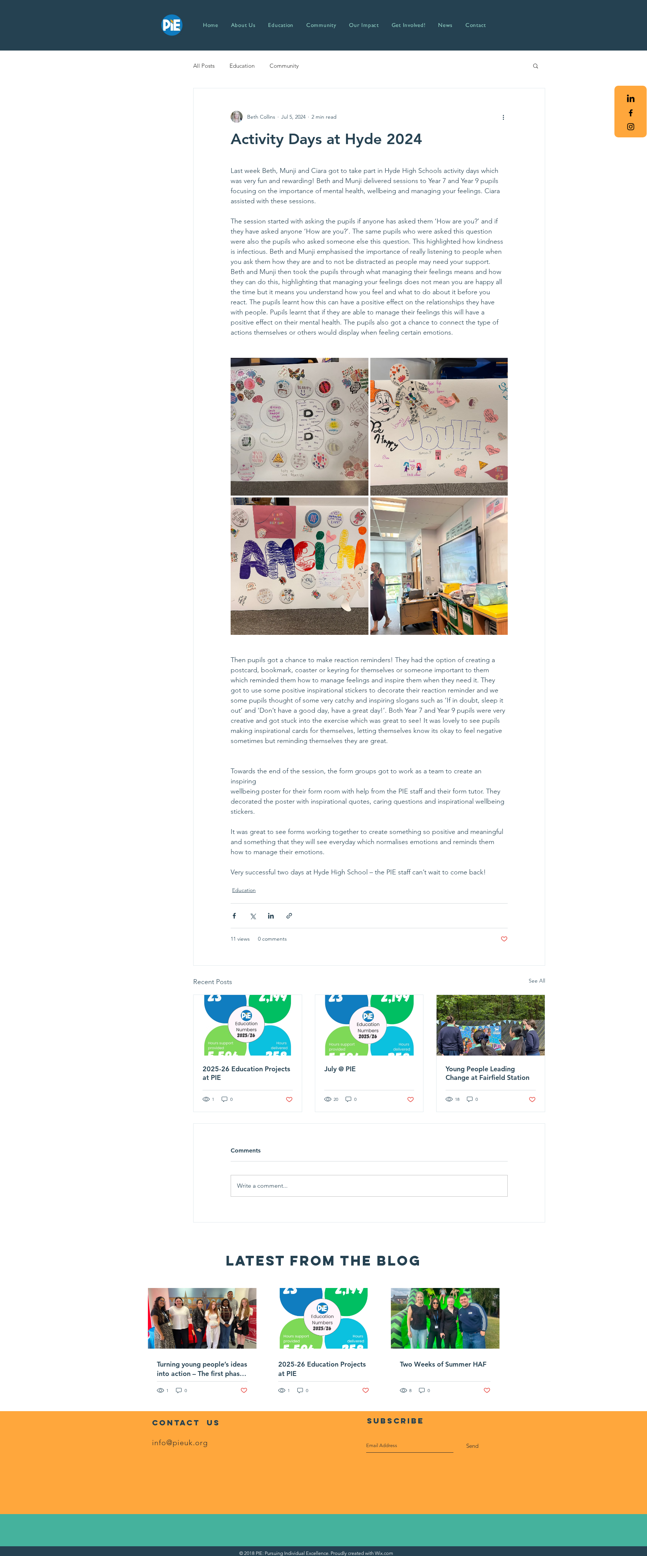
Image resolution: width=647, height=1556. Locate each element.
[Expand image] (299, 427)
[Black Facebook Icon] (630, 113)
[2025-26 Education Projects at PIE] (248, 1025)
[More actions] (503, 116)
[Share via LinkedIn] (270, 915)
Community (284, 65)
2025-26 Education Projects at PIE (246, 1073)
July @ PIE (340, 1069)
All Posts (204, 65)
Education (242, 65)
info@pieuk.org (180, 1442)
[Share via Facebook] (234, 915)
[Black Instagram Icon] (630, 126)
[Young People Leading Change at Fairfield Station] (491, 1025)
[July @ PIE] (369, 1025)
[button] (535, 65)
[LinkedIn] (630, 99)
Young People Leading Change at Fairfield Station (487, 1073)
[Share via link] (289, 915)
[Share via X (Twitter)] (252, 915)
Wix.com (384, 1553)
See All (537, 980)
